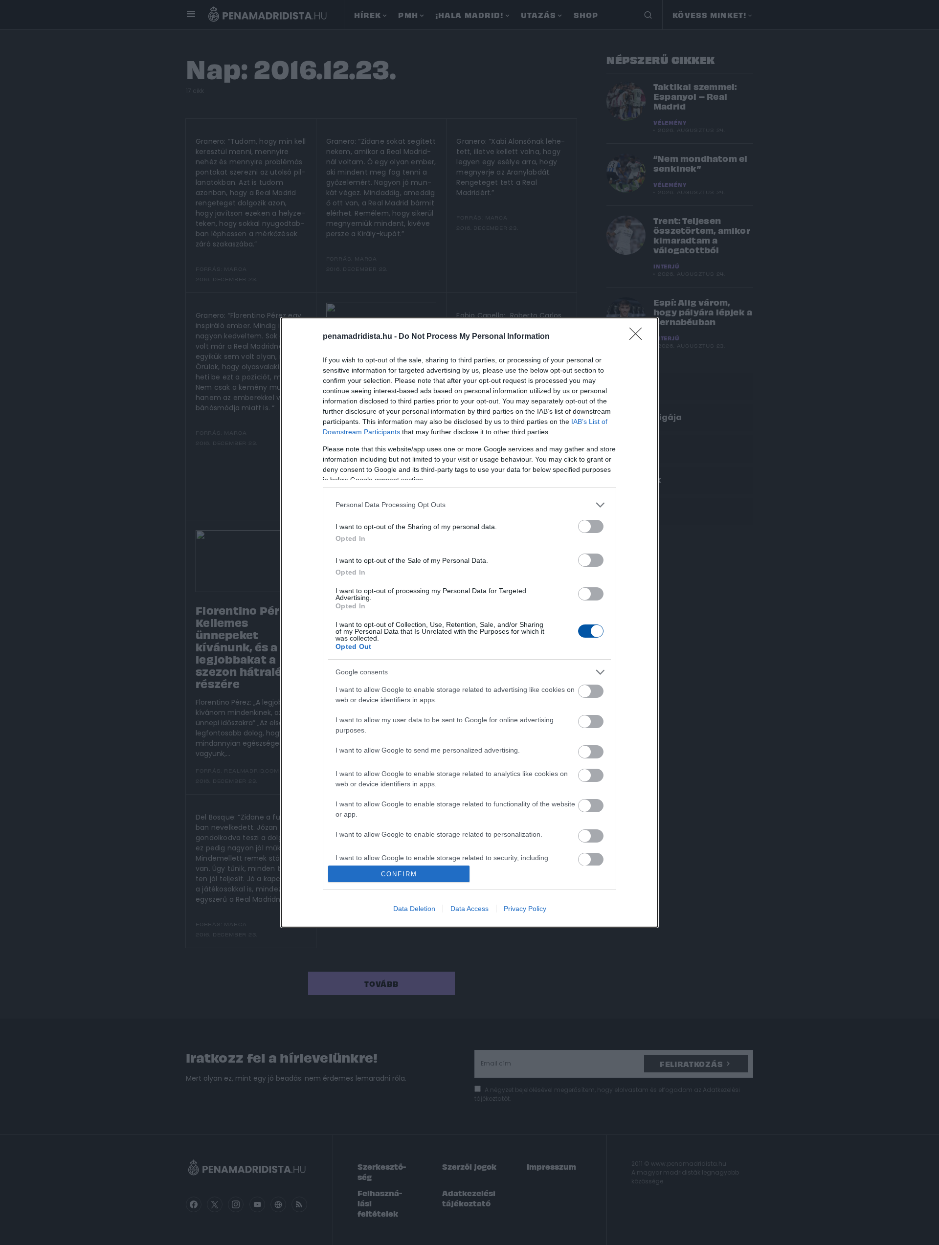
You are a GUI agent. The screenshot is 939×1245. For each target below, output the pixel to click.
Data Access (469, 908)
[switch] (591, 526)
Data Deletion (414, 908)
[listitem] (469, 505)
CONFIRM (399, 874)
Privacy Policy (525, 908)
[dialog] (469, 623)
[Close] (638, 337)
